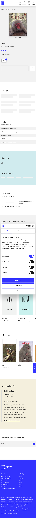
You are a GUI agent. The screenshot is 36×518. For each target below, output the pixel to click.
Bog (4, 60)
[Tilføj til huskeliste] (32, 68)
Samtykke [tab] (6, 231)
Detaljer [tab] (18, 231)
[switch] (31, 261)
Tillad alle (18, 280)
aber (3, 163)
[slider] (18, 26)
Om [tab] (29, 231)
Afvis (18, 291)
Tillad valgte (18, 285)
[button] (18, 444)
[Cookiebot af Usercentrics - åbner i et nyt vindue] (26, 226)
